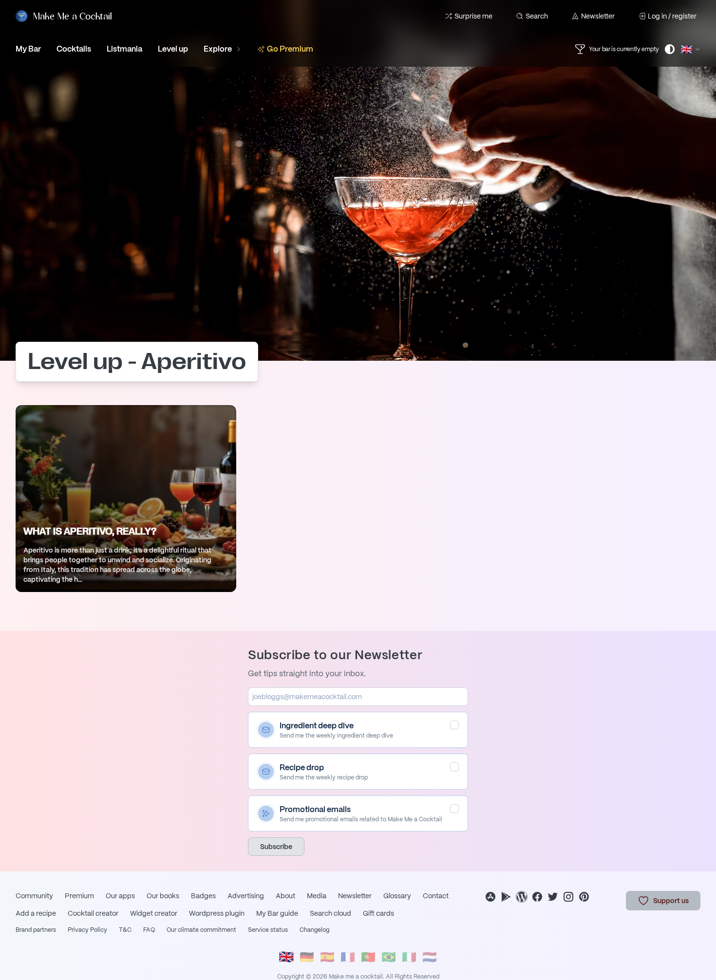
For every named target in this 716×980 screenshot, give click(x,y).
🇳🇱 (429, 956)
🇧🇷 (388, 956)
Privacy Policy (87, 930)
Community (34, 895)
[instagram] (568, 897)
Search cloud (330, 913)
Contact (436, 895)
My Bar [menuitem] (28, 49)
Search (537, 16)
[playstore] (506, 897)
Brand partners (36, 930)
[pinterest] (584, 897)
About (285, 895)
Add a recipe (36, 913)
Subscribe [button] (276, 846)
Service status (268, 930)
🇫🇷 (347, 956)
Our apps (120, 895)
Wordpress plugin (217, 913)
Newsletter (598, 16)
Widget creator (153, 913)
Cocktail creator (93, 913)
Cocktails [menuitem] (74, 49)
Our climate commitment (201, 930)
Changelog (314, 930)
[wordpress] (522, 897)
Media (316, 895)
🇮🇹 (409, 956)
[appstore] (490, 897)
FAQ (149, 930)
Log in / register (672, 16)
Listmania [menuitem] (124, 49)
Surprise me (473, 16)
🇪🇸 (327, 956)
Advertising (245, 895)
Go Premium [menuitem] (290, 49)
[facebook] (537, 897)
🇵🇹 (368, 956)
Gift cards (378, 913)
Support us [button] (671, 900)
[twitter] (553, 897)
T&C (125, 930)
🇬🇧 (286, 957)
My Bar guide (277, 913)
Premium (79, 895)
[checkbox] (454, 725)
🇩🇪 (307, 956)
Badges (203, 895)
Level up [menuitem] (173, 49)
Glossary (397, 895)
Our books (163, 895)
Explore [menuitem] (218, 49)
